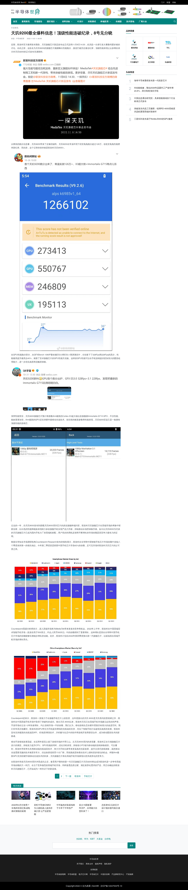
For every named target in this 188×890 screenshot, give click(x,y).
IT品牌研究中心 (118, 874)
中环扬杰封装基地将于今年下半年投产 (66, 806)
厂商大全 (143, 21)
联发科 (78, 776)
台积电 (107, 838)
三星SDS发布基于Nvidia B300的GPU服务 (153, 118)
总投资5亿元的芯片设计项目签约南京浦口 (111, 807)
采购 (174, 2)
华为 (86, 838)
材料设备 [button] (66, 21)
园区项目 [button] (51, 21)
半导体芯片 (94, 874)
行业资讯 (14, 28)
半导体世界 (94, 859)
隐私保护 (107, 863)
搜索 (131, 845)
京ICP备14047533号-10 (111, 885)
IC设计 (80, 21)
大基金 (100, 838)
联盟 (168, 2)
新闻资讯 (26, 21)
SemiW (95, 885)
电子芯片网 (83, 874)
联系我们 (32, 2)
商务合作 (89, 863)
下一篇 (68, 776)
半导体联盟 (72, 874)
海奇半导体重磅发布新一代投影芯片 (150, 80)
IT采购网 (129, 874)
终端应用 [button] (104, 21)
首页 (15, 21)
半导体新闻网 (60, 874)
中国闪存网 (105, 874)
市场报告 (38, 21)
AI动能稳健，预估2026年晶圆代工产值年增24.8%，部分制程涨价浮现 (153, 89)
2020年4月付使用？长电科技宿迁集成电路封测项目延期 (21, 807)
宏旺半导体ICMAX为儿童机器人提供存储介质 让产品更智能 (43, 809)
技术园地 (130, 21)
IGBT (92, 838)
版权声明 (98, 863)
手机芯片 (88, 776)
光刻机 (79, 838)
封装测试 (92, 21)
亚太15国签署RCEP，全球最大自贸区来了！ (88, 807)
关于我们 (80, 863)
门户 (163, 2)
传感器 (119, 21)
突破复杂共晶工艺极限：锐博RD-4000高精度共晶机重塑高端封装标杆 (154, 110)
